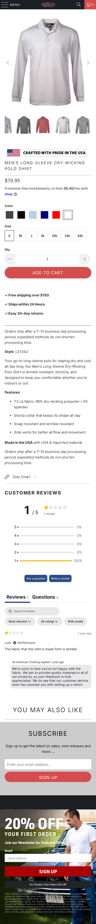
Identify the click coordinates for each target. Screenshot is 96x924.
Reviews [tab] (17, 597)
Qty (7, 249)
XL (43, 236)
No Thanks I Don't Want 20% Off (48, 884)
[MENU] (2, 4)
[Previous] (8, 62)
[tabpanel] (48, 649)
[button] (48, 527)
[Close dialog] (92, 813)
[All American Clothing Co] (48, 4)
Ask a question (35, 578)
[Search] (78, 4)
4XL (80, 236)
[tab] (45, 597)
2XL (55, 236)
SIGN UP (48, 871)
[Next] (88, 62)
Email (8, 851)
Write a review (60, 578)
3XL (67, 236)
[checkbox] (75, 621)
